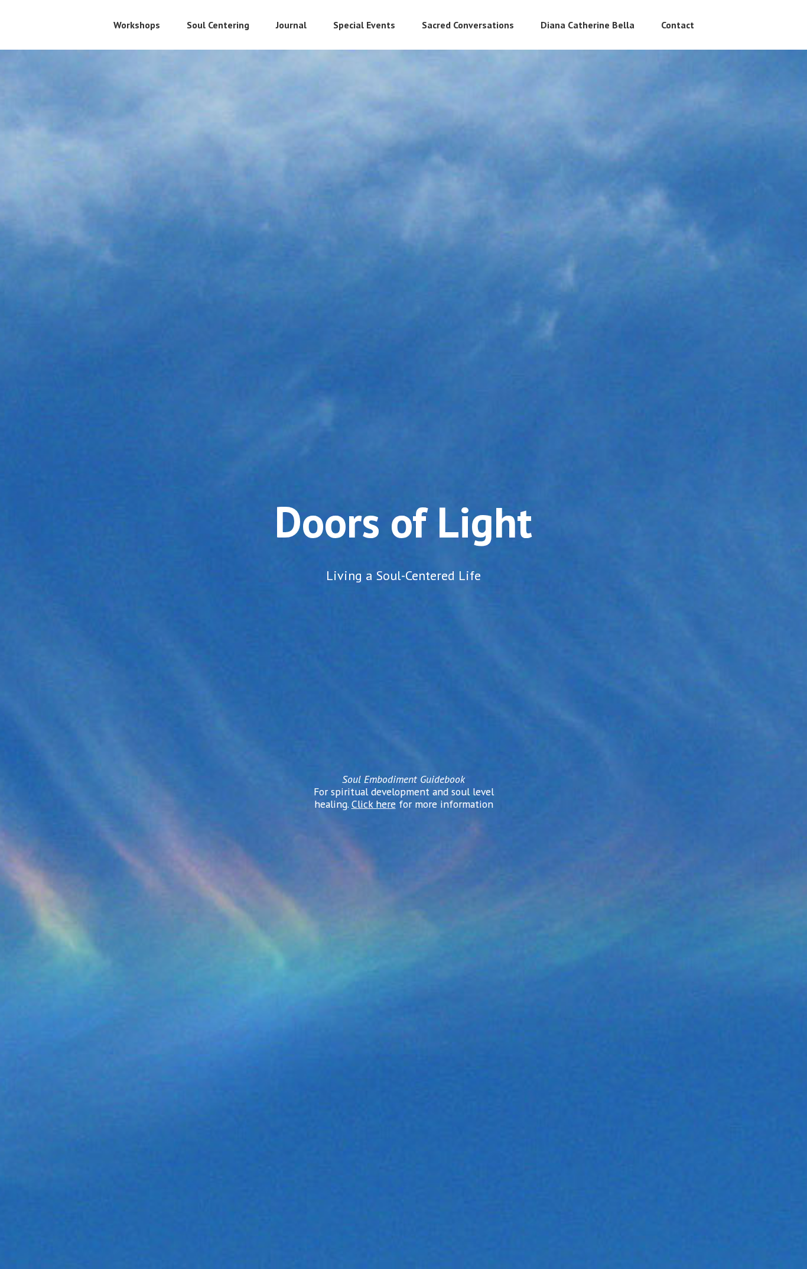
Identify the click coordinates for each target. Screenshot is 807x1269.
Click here (374, 804)
